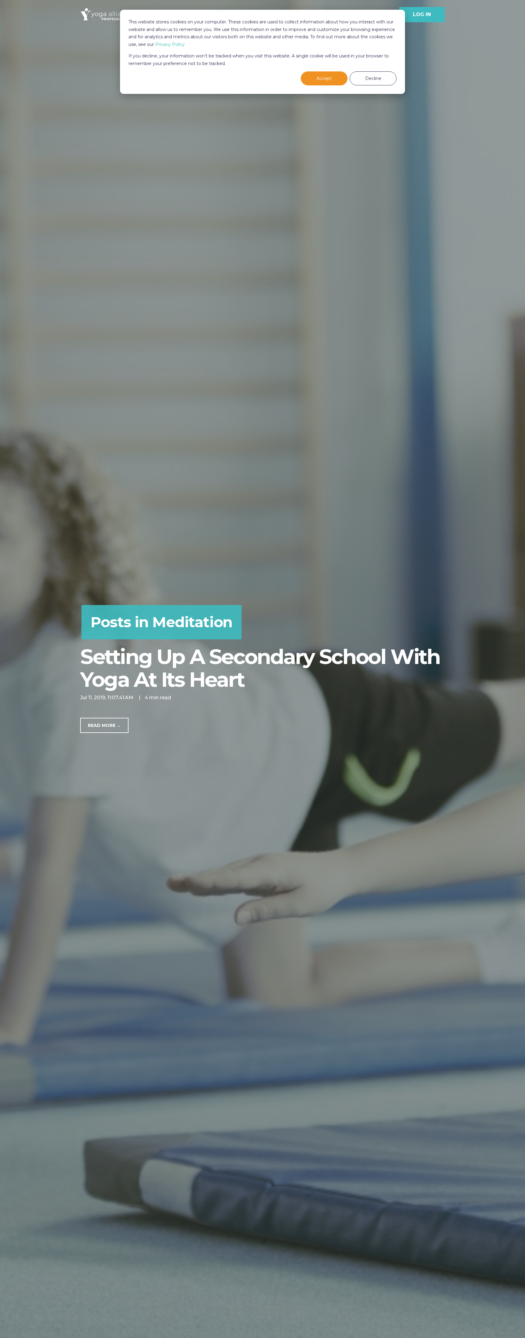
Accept (324, 78)
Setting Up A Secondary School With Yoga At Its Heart (260, 668)
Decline (373, 78)
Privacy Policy (170, 44)
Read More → (104, 725)
